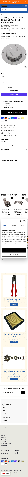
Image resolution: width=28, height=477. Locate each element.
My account (4, 445)
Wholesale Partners (6, 443)
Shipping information (7, 146)
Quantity (4, 80)
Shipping (10, 87)
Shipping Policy (17, 470)
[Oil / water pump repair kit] (14, 358)
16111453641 (18, 28)
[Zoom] (26, 66)
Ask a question (5, 149)
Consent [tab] (5, 225)
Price (2, 73)
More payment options (14, 98)
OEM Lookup (4, 441)
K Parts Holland (9, 25)
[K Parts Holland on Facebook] (17, 453)
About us (3, 439)
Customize (13, 254)
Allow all (14, 249)
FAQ (2, 433)
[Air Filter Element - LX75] (14, 321)
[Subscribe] (23, 392)
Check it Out (14, 341)
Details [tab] (14, 225)
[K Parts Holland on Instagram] (15, 453)
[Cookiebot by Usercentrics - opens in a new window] (20, 221)
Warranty (3, 435)
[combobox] (14, 9)
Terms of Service (13, 472)
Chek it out (14, 304)
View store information (9, 107)
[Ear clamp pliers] (14, 286)
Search (3, 431)
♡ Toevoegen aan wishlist (7, 182)
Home (2, 14)
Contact (3, 437)
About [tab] (23, 225)
